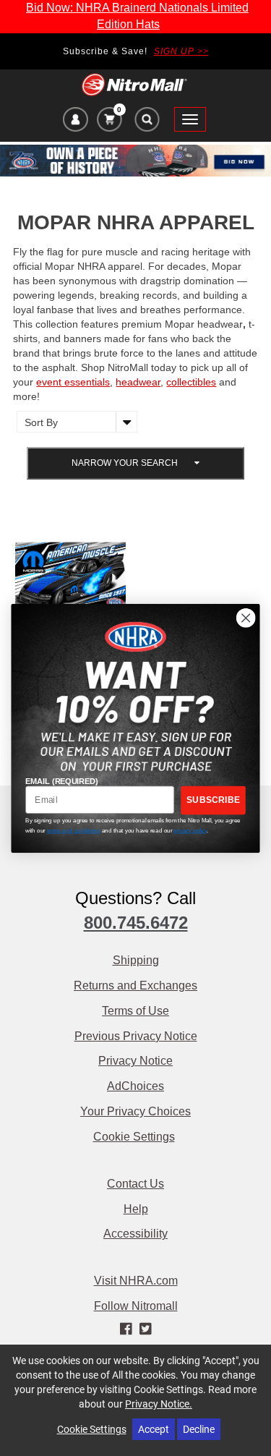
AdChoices (135, 1086)
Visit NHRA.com (136, 1280)
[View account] (75, 121)
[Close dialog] (246, 617)
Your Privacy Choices (135, 1111)
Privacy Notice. (158, 1403)
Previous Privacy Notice (135, 1036)
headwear (138, 382)
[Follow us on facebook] (127, 1329)
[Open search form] (146, 123)
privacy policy (190, 830)
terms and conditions (73, 830)
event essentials (73, 382)
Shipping (136, 960)
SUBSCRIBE (213, 799)
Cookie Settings (134, 1137)
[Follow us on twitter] (145, 1329)
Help (136, 1209)
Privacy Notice (135, 1061)
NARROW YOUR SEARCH (126, 463)
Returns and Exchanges (135, 985)
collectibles (191, 382)
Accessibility (135, 1233)
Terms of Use (135, 1011)
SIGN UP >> (181, 51)
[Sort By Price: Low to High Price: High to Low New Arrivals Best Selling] (73, 422)
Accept (153, 1429)
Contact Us (135, 1184)
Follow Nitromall (136, 1306)
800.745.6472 (136, 922)
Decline (199, 1429)
